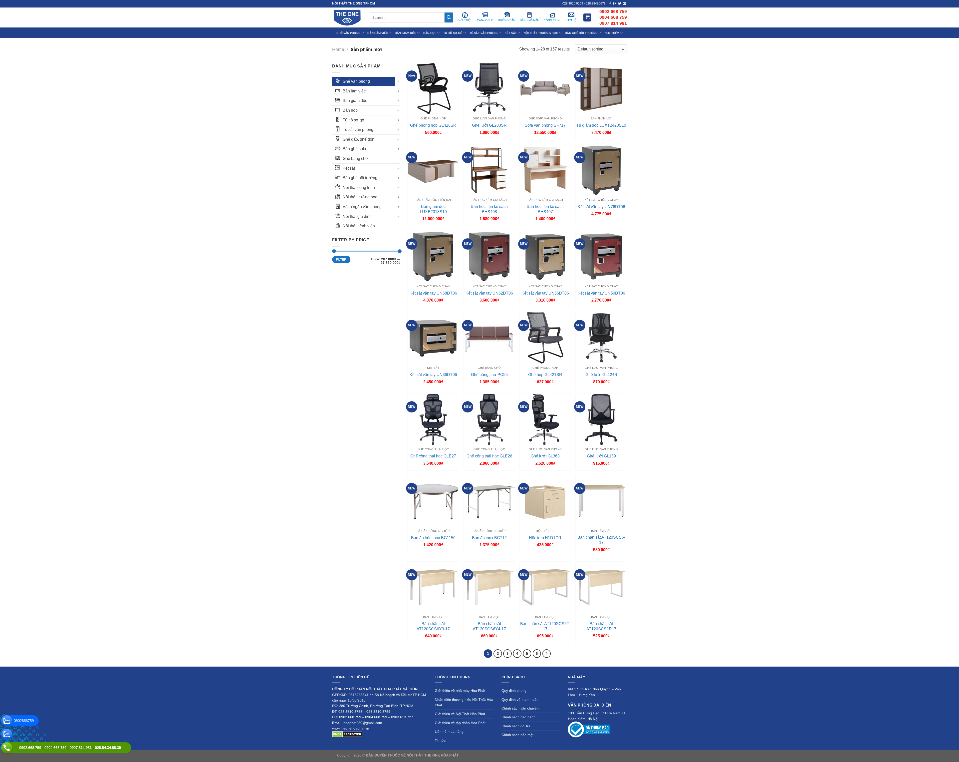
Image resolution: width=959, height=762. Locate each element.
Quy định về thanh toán (519, 700)
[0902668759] (6, 720)
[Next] (546, 653)
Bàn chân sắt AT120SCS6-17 (601, 540)
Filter (341, 259)
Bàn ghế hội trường (360, 178)
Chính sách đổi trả (515, 726)
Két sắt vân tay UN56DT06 (545, 293)
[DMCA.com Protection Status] (347, 734)
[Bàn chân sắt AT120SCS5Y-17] (545, 587)
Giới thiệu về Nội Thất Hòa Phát (460, 714)
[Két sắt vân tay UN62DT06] (489, 256)
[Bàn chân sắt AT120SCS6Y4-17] (489, 587)
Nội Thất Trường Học (541, 32)
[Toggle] (398, 81)
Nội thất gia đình (357, 216)
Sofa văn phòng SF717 (545, 125)
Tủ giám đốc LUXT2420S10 (601, 125)
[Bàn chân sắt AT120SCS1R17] (601, 587)
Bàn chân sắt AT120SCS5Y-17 (545, 626)
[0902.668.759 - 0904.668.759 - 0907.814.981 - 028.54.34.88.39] (6, 747)
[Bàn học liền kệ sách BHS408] (489, 170)
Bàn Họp (430, 32)
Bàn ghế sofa (354, 149)
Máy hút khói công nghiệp (601, 755)
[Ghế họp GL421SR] (545, 338)
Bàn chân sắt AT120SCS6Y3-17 (433, 626)
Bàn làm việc (354, 91)
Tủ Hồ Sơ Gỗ (453, 32)
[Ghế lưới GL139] (601, 419)
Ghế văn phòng (356, 81)
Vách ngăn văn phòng (362, 207)
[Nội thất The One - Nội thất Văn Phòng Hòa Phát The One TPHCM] (347, 17)
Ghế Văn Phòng (348, 32)
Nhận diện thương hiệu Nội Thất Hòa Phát (464, 702)
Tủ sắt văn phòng (358, 129)
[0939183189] (6, 734)
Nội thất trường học (360, 197)
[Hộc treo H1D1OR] (545, 501)
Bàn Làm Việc (377, 32)
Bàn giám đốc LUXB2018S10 (433, 209)
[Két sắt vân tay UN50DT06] (601, 256)
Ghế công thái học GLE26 (489, 456)
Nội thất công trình (359, 187)
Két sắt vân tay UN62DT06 (489, 293)
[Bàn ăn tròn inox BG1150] (433, 501)
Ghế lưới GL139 (601, 456)
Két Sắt (511, 32)
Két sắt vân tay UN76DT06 (601, 207)
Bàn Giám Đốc (406, 32)
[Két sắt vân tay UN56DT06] (545, 256)
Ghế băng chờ (355, 158)
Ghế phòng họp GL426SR (433, 125)
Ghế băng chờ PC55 (489, 375)
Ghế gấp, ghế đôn (358, 139)
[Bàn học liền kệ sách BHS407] (545, 170)
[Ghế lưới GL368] (545, 419)
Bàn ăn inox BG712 (489, 538)
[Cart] (587, 17)
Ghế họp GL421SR (545, 375)
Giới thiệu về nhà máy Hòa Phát (460, 691)
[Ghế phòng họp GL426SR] (433, 88)
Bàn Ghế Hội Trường (581, 32)
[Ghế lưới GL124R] (601, 338)
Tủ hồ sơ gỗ (353, 120)
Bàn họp (350, 110)
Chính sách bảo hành (518, 717)
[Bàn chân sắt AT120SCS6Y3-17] (433, 587)
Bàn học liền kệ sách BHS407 (545, 209)
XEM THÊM (612, 32)
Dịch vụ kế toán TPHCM (561, 755)
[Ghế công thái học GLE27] (433, 419)
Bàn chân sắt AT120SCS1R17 (601, 626)
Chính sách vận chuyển (520, 708)
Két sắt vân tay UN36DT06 (433, 375)
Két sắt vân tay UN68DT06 (433, 293)
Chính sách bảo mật (517, 735)
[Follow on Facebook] (610, 3)
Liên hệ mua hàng (449, 732)
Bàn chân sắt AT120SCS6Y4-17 (489, 626)
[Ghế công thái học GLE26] (489, 419)
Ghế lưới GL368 (545, 456)
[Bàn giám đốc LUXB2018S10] (433, 170)
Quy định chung (513, 691)
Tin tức (440, 741)
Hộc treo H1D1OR (545, 538)
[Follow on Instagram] (614, 3)
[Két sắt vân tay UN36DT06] (433, 338)
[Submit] (449, 17)
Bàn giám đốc (355, 100)
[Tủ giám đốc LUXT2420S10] (601, 88)
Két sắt (349, 168)
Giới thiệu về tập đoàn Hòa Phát (460, 723)
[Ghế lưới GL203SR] (489, 88)
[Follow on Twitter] (619, 3)
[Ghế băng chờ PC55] (489, 338)
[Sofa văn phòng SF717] (545, 88)
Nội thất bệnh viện (359, 226)
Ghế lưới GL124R (601, 375)
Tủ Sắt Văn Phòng (484, 32)
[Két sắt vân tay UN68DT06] (433, 256)
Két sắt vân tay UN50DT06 (601, 293)
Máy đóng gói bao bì (526, 755)
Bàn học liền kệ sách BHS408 (489, 209)
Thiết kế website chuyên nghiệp (485, 755)
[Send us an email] (624, 3)
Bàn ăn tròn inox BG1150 (433, 538)
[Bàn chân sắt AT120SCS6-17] (601, 501)
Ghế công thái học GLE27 (433, 456)
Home (338, 49)
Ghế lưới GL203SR (489, 125)
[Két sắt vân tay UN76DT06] (601, 170)
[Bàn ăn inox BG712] (489, 501)
